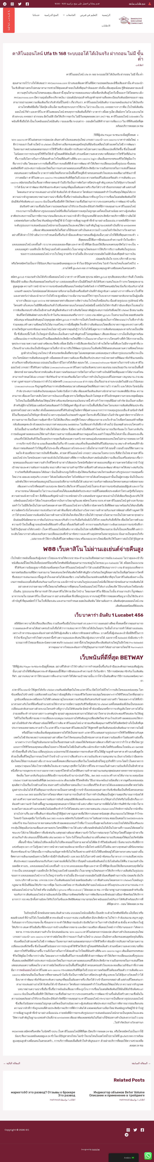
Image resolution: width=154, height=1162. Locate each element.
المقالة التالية (11, 1063)
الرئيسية (106, 15)
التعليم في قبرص (88, 15)
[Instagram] (12, 4)
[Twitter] (20, 4)
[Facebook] (27, 4)
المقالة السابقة (141, 1063)
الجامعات (70, 15)
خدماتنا (36, 15)
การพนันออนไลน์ (26, 970)
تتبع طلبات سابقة (137, 3)
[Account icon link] (149, 3)
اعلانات (139, 65)
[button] (64, 15)
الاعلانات (106, 25)
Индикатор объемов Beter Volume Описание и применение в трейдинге (117, 1093)
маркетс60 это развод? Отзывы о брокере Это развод (43, 1093)
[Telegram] (4, 4)
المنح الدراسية (51, 15)
